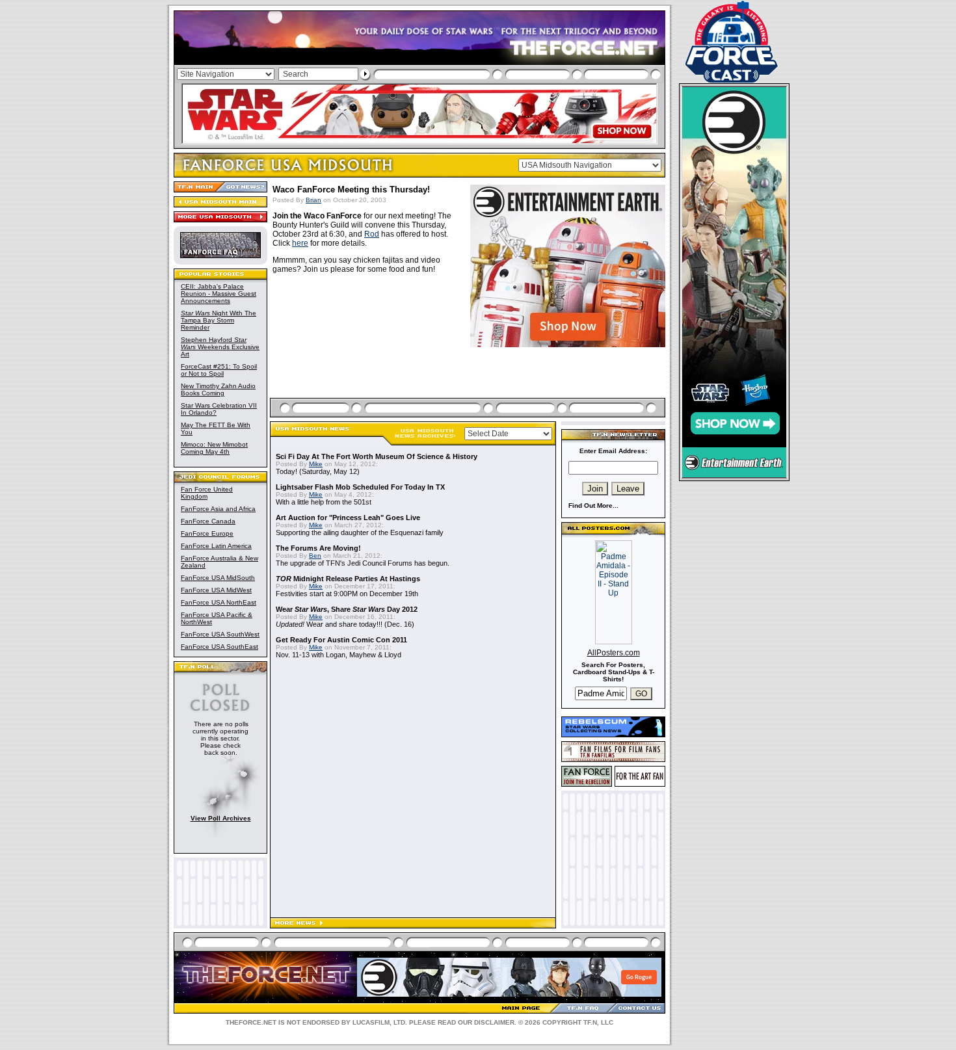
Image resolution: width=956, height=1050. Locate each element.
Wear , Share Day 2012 (347, 609)
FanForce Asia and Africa (218, 508)
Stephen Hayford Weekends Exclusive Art (220, 347)
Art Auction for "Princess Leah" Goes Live (348, 517)
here (300, 243)
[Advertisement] (469, 371)
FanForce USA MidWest (216, 590)
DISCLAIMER (494, 1022)
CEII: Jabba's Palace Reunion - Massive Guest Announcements (218, 293)
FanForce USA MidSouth (218, 577)
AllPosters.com (613, 652)
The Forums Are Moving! (318, 548)
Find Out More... (593, 505)
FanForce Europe (207, 533)
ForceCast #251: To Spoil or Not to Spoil (219, 370)
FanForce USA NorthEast (218, 602)
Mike (316, 463)
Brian (313, 199)
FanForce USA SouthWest (220, 634)
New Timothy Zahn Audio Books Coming (218, 389)
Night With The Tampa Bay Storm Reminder (218, 320)
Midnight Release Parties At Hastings (348, 579)
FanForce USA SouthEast (219, 646)
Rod (371, 234)
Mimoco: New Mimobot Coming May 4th (214, 448)
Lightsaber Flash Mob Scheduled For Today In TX (360, 487)
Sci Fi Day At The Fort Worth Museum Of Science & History (376, 456)
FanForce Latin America (216, 545)
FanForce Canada (208, 521)
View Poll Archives (221, 818)
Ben (315, 555)
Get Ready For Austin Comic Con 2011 (341, 640)
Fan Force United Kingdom (207, 493)
